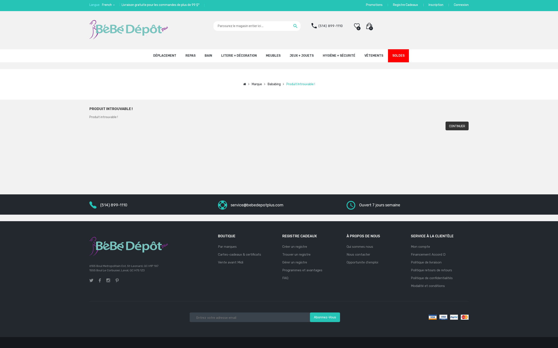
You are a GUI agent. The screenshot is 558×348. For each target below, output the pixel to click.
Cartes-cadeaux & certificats (239, 254)
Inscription (436, 5)
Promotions (374, 5)
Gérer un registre (294, 262)
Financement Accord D (428, 254)
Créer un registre (294, 247)
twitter (91, 280)
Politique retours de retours (431, 270)
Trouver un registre (296, 254)
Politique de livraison (426, 262)
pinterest (117, 280)
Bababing (274, 84)
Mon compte (420, 247)
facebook (100, 280)
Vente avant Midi (230, 262)
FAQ (285, 278)
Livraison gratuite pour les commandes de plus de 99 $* (160, 5)
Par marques (227, 247)
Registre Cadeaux (405, 5)
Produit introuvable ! (300, 84)
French (107, 5)
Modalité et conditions (428, 286)
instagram (108, 281)
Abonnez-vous (325, 317)
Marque (257, 84)
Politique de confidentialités (432, 278)
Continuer (457, 126)
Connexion (461, 5)
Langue (94, 5)
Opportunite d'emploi (362, 262)
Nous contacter (358, 254)
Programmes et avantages (302, 270)
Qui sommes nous (360, 247)
